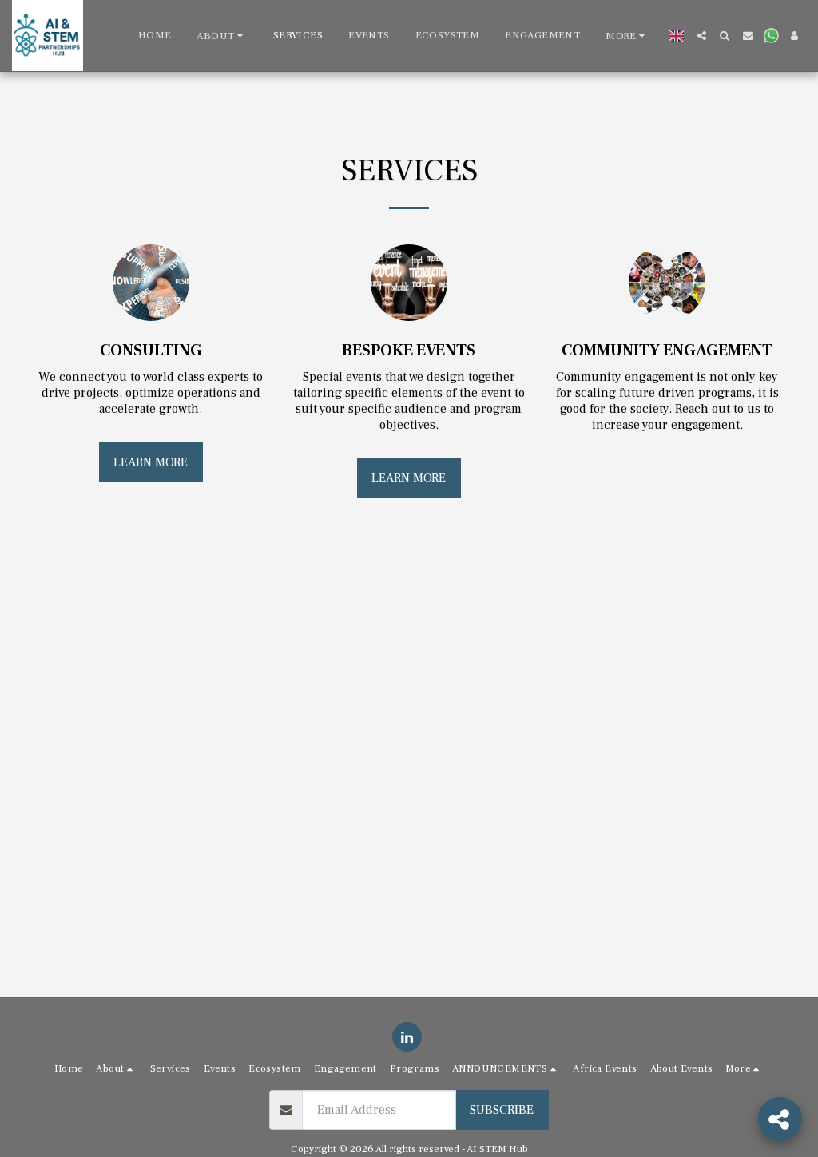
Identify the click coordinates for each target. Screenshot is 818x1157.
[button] (222, 35)
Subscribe (502, 1110)
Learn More (150, 462)
